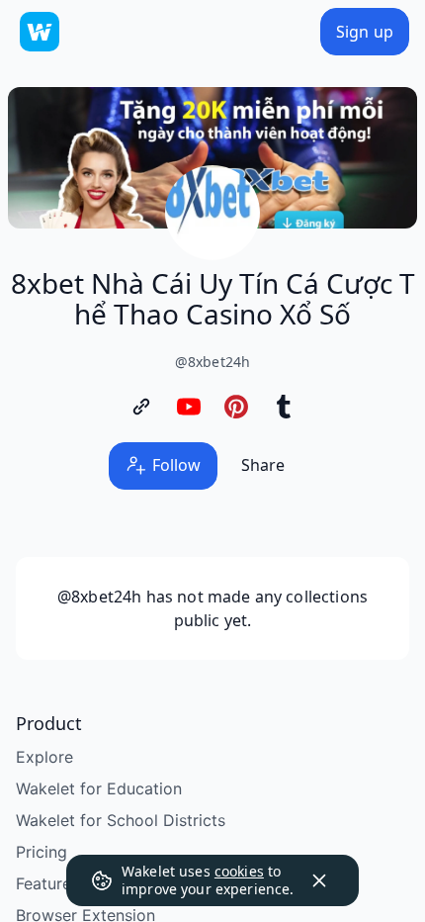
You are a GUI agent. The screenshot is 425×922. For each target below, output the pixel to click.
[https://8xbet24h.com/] (141, 406)
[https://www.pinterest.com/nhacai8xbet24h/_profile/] (236, 406)
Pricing (41, 852)
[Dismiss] (319, 880)
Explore (44, 757)
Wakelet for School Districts (120, 820)
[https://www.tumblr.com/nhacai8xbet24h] (284, 406)
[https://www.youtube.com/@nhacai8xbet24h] (189, 406)
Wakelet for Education (99, 788)
